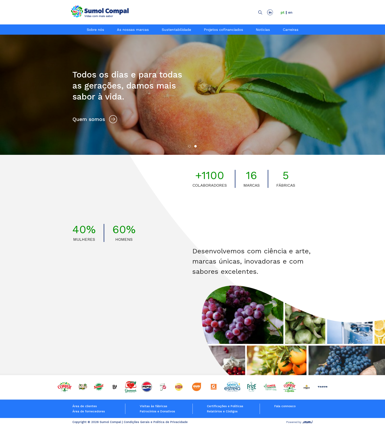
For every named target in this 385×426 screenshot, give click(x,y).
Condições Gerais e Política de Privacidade (156, 422)
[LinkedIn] (271, 12)
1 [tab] (189, 146)
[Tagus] (322, 391)
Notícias (263, 29)
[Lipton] (179, 391)
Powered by (293, 422)
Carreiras (290, 29)
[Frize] (252, 391)
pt (282, 12)
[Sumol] (99, 391)
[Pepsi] (147, 391)
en (290, 12)
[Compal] (65, 391)
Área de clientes (84, 406)
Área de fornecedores (88, 411)
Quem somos (88, 119)
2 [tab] (195, 146)
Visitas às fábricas (153, 406)
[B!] (115, 391)
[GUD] (196, 391)
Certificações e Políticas (225, 406)
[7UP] (163, 391)
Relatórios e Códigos (222, 411)
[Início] (100, 12)
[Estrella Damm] (306, 391)
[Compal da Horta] (290, 391)
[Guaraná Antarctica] (131, 391)
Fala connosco (285, 406)
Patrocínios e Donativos (157, 411)
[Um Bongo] (83, 391)
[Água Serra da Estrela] (233, 391)
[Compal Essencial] (270, 391)
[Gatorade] (214, 391)
